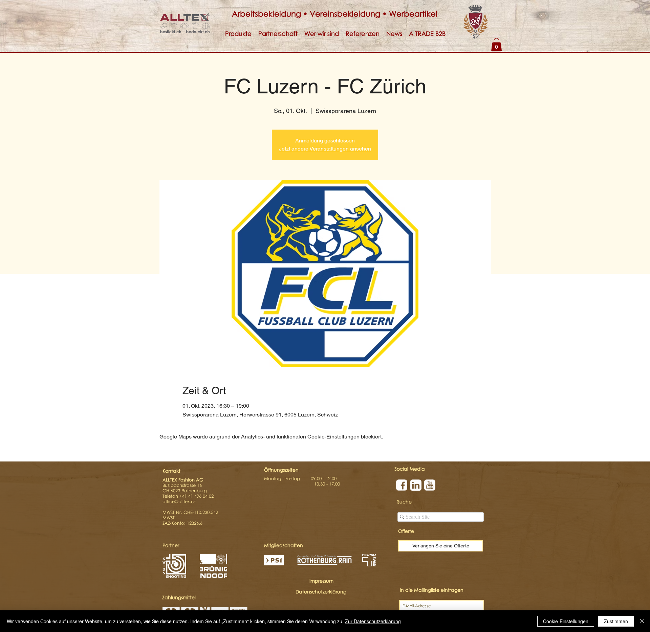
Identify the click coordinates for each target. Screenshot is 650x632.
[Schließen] (642, 621)
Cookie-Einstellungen (565, 621)
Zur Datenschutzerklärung (373, 621)
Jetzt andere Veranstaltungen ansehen (325, 148)
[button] (238, 33)
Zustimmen (616, 621)
